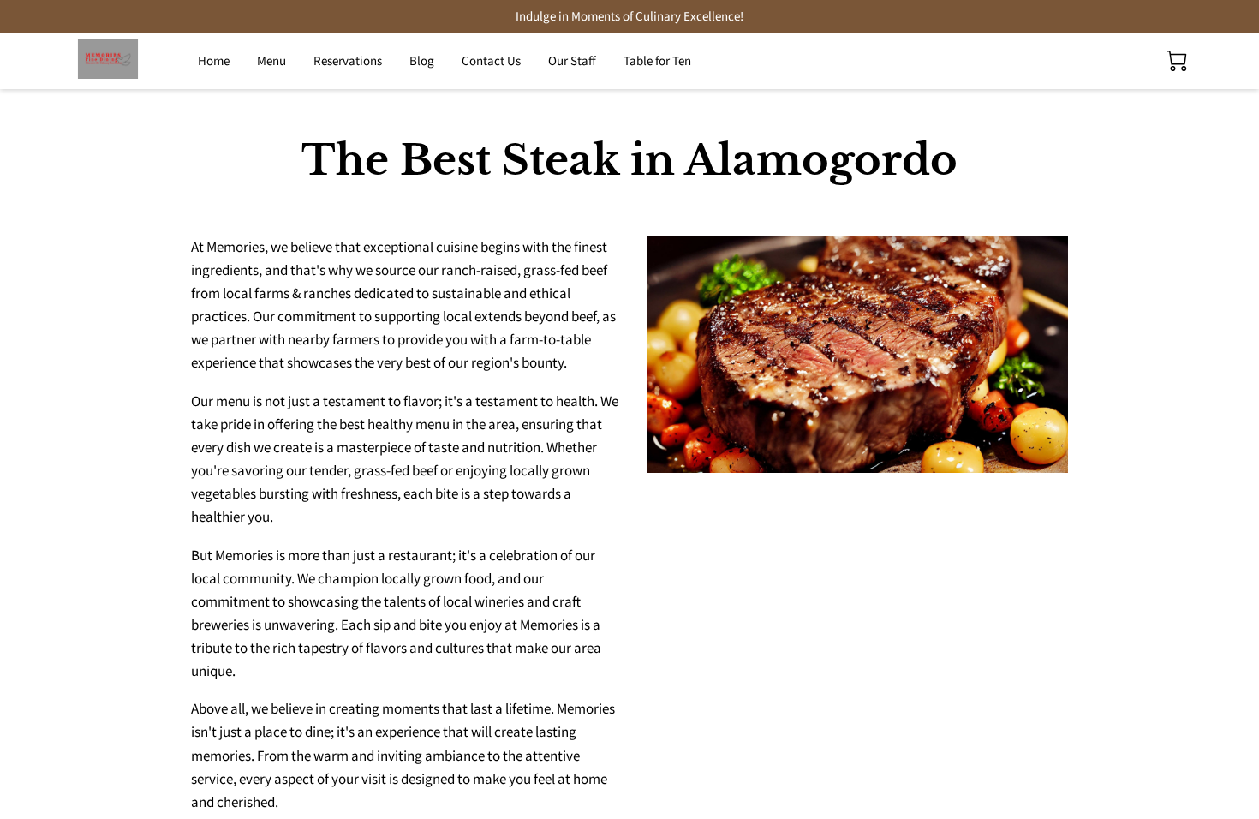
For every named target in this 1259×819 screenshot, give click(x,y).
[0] (1177, 61)
